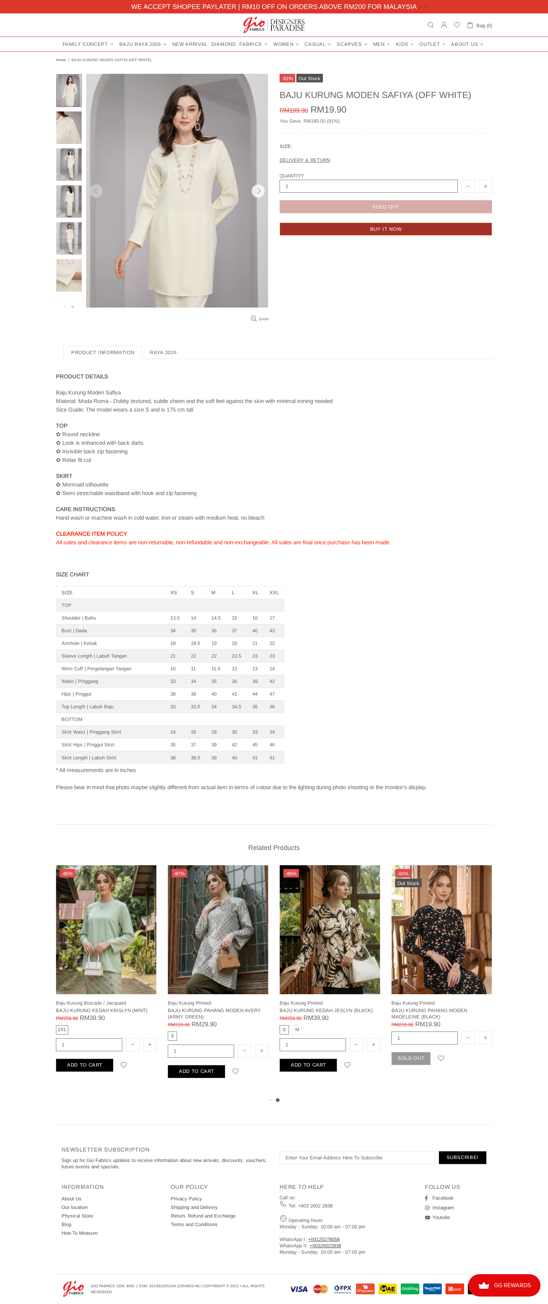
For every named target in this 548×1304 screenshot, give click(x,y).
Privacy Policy (186, 1198)
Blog (66, 1224)
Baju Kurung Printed (189, 1003)
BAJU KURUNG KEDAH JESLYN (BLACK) (326, 1010)
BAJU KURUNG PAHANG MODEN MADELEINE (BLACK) (429, 1014)
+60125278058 (324, 1239)
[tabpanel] (330, 977)
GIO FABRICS (274, 25)
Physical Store (77, 1216)
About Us (72, 1198)
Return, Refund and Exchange (203, 1216)
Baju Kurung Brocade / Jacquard (91, 1003)
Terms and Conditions (194, 1224)
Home (61, 60)
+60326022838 (325, 1245)
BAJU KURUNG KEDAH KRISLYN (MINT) (101, 1010)
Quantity (292, 176)
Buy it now (386, 229)
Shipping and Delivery (194, 1207)
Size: (286, 146)
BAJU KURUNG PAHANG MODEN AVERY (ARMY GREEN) (214, 1014)
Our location (75, 1207)
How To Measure (80, 1233)
